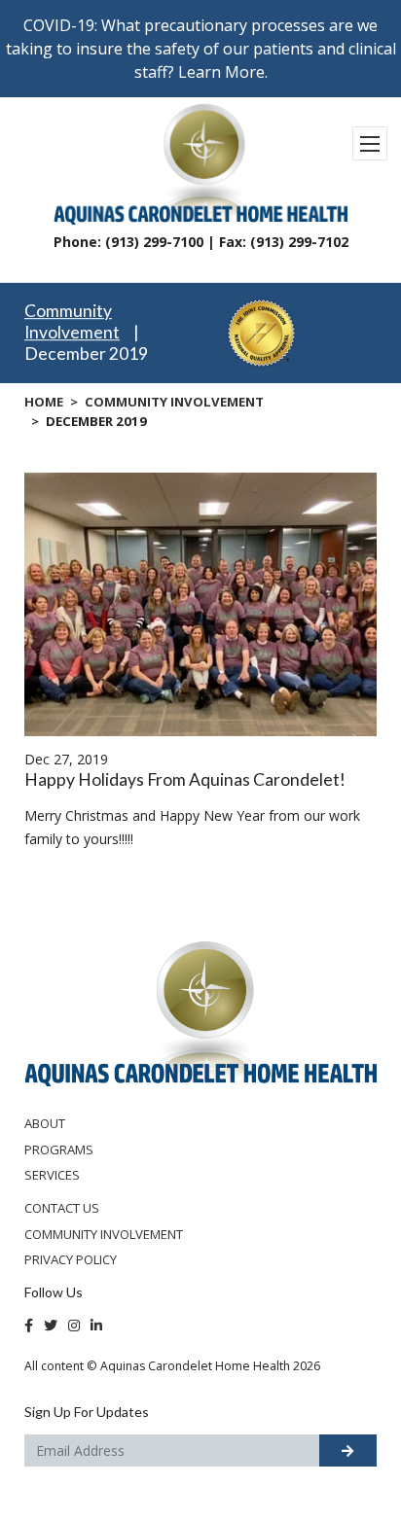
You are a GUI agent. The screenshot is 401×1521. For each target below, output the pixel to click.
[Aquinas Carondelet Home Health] (200, 1012)
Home (43, 401)
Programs (58, 1149)
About (44, 1123)
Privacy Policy (70, 1259)
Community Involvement (72, 322)
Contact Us (61, 1208)
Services (52, 1175)
